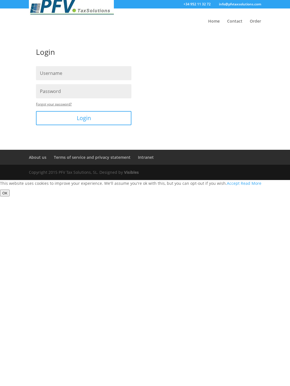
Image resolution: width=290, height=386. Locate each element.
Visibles (131, 172)
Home (214, 21)
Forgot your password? (54, 104)
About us (37, 157)
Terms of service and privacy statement (92, 157)
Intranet (146, 157)
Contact (234, 21)
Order (255, 21)
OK (4, 193)
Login (84, 118)
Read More (251, 183)
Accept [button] (233, 183)
